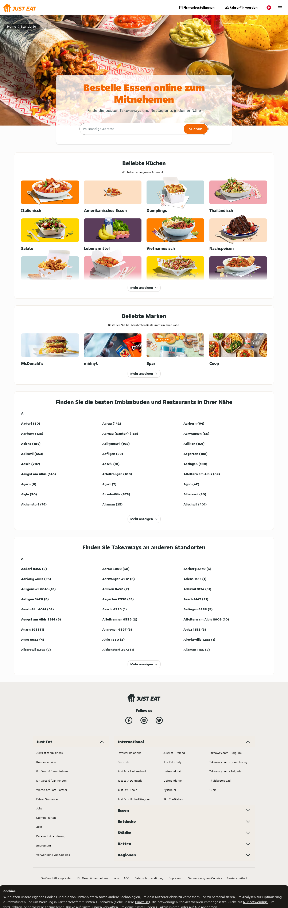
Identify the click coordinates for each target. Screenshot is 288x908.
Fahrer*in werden (243, 7)
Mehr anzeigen (141, 287)
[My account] (280, 7)
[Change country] (269, 7)
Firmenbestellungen (198, 7)
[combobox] (131, 128)
